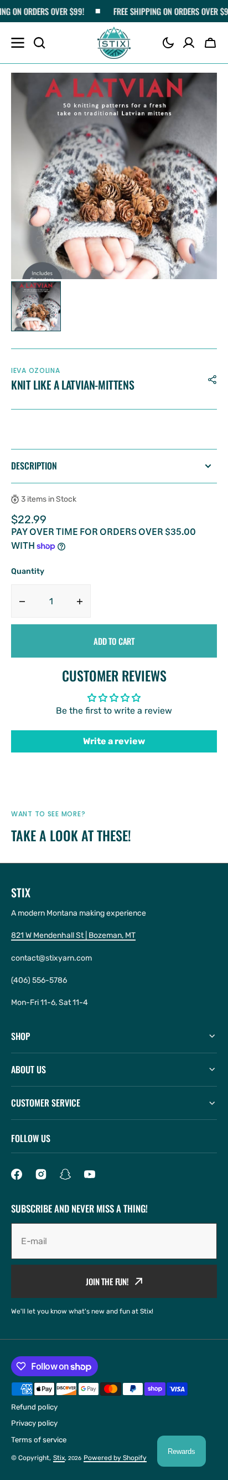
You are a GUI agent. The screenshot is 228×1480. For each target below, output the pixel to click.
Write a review (114, 741)
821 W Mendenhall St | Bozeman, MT (73, 935)
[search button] (39, 42)
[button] (168, 42)
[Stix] (114, 43)
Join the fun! (107, 1281)
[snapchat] (65, 1174)
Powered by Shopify (115, 1458)
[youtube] (89, 1174)
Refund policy (34, 1407)
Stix (59, 1458)
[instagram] (41, 1174)
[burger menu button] (17, 42)
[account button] (188, 42)
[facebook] (16, 1174)
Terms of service (38, 1440)
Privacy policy (34, 1423)
